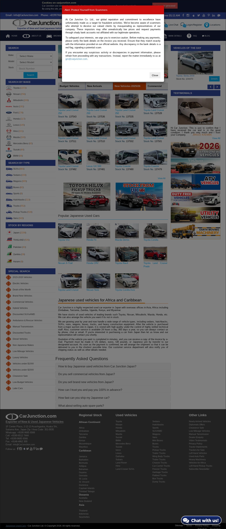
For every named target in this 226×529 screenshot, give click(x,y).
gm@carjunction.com (76, 59)
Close (155, 75)
